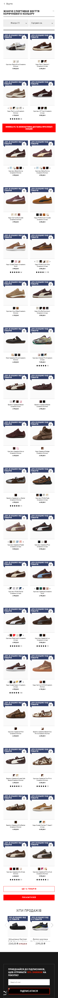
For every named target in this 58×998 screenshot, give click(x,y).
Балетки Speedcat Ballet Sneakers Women (42, 405)
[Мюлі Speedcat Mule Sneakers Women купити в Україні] (15, 339)
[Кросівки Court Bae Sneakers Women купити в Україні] (15, 293)
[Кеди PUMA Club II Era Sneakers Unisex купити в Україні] (42, 246)
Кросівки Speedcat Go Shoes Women (16, 873)
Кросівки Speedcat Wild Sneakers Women (15, 732)
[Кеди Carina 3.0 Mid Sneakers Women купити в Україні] (42, 666)
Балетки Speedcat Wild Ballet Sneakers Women (15, 826)
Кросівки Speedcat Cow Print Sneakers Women (42, 779)
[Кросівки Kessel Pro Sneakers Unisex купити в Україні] (42, 339)
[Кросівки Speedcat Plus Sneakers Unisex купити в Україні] (42, 526)
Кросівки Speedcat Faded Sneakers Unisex (16, 545)
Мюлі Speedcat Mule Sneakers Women (15, 359)
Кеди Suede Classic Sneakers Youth (15, 265)
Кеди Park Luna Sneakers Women (15, 112)
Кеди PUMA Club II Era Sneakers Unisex (42, 265)
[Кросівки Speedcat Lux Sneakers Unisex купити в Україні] (42, 620)
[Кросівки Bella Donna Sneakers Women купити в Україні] (15, 152)
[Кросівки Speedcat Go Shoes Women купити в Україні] (15, 853)
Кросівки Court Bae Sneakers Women (15, 312)
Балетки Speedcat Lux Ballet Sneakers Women (16, 499)
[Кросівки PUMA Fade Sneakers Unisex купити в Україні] (42, 480)
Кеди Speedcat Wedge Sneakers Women (42, 452)
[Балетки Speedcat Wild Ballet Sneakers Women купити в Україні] (15, 807)
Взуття (9, 4)
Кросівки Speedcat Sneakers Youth (42, 592)
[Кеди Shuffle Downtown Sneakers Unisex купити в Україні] (42, 293)
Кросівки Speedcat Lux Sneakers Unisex (42, 639)
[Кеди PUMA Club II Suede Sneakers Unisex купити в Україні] (42, 199)
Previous (8, 108)
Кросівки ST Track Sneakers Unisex (42, 112)
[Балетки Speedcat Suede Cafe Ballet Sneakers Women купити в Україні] (15, 760)
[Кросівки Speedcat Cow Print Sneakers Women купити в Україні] (42, 760)
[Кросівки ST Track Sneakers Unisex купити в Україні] (42, 93)
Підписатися (29, 991)
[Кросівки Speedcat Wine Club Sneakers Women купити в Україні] (42, 853)
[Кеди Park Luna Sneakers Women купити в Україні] (15, 93)
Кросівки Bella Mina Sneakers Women (16, 65)
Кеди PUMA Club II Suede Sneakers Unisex (42, 218)
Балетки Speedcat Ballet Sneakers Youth (15, 405)
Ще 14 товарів (29, 889)
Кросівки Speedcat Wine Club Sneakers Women (42, 873)
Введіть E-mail (16, 982)
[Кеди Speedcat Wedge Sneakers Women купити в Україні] (42, 433)
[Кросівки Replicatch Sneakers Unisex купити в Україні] (15, 620)
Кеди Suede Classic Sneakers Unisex (15, 686)
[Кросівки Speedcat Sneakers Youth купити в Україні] (42, 573)
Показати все (29, 897)
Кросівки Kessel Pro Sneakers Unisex (42, 359)
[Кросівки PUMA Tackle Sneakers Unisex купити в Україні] (15, 573)
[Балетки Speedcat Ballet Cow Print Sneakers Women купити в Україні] (42, 713)
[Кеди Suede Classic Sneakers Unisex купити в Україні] (15, 666)
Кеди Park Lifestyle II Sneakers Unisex (42, 65)
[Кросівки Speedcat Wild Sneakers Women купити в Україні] (15, 713)
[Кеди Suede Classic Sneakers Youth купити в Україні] (15, 246)
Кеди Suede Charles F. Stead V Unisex (42, 826)
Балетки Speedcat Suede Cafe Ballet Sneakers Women (15, 779)
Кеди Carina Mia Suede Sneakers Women (15, 218)
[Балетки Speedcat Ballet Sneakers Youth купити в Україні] (15, 386)
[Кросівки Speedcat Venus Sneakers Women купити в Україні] (15, 433)
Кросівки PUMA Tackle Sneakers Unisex (15, 592)
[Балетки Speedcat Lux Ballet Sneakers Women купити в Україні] (15, 480)
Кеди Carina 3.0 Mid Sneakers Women (42, 686)
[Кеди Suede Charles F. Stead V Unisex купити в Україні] (42, 807)
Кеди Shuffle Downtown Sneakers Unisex (42, 312)
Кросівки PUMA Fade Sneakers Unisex (42, 499)
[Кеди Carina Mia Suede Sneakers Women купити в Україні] (15, 199)
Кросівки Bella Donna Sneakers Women (16, 172)
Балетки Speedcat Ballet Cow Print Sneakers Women (42, 732)
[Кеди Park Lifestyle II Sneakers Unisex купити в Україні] (42, 46)
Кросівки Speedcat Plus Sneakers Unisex (42, 545)
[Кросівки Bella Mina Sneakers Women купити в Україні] (15, 46)
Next (23, 108)
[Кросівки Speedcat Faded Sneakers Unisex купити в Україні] (15, 526)
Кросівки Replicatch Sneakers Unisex (16, 639)
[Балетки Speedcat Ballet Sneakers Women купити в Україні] (42, 386)
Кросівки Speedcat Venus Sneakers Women (16, 452)
